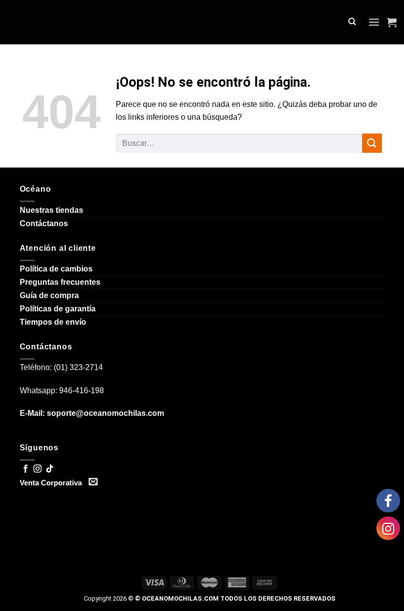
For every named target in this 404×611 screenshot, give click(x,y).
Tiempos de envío (53, 322)
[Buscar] (352, 22)
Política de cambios (56, 269)
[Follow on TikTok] (50, 469)
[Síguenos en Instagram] (37, 469)
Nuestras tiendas (51, 210)
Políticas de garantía (58, 309)
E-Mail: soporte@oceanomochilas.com (92, 413)
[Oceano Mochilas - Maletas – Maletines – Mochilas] (209, 22)
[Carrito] (392, 22)
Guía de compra (49, 295)
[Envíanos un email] (93, 482)
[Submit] (372, 143)
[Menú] (374, 22)
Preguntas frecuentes (60, 282)
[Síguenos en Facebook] (26, 469)
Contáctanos (44, 223)
